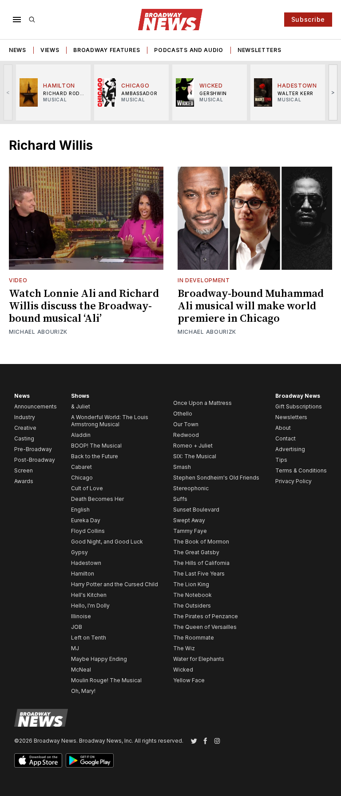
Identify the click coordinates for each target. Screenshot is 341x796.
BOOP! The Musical (96, 445)
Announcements (35, 406)
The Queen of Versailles (205, 627)
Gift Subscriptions (298, 406)
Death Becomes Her (97, 499)
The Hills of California (201, 563)
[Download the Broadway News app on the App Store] (38, 760)
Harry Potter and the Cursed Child (114, 584)
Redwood (186, 435)
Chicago (82, 477)
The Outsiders (192, 605)
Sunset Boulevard (196, 509)
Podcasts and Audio (188, 50)
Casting (24, 438)
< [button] (8, 92)
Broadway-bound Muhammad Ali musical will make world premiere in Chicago (251, 306)
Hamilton (82, 573)
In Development (204, 280)
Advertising (290, 449)
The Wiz (184, 648)
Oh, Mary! (83, 691)
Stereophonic (191, 488)
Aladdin (81, 435)
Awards (23, 481)
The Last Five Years (199, 573)
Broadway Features (106, 50)
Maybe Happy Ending (99, 659)
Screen (23, 470)
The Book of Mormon (201, 541)
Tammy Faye (190, 531)
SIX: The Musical (194, 456)
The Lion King (191, 584)
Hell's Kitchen (89, 595)
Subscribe (308, 19)
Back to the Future (94, 456)
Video (18, 280)
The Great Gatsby (196, 552)
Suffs (180, 499)
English (80, 509)
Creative (25, 427)
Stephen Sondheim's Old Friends (216, 477)
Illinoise (81, 616)
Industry (24, 417)
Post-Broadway (34, 459)
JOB (76, 627)
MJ (75, 648)
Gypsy (79, 552)
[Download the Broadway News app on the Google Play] (90, 760)
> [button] (333, 92)
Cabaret (81, 467)
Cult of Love (87, 488)
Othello (182, 413)
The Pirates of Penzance (205, 616)
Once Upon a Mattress (202, 403)
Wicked (183, 669)
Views (49, 50)
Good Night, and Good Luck (107, 541)
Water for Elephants (198, 659)
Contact (285, 438)
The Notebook (192, 595)
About (283, 427)
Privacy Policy (293, 481)
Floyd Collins (88, 531)
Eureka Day (85, 520)
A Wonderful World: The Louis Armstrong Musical (109, 421)
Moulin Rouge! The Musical (106, 680)
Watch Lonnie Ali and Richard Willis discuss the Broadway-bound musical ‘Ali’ (84, 306)
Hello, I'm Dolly (90, 605)
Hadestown (86, 563)
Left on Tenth (88, 637)
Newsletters (260, 50)
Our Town (185, 424)
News (17, 50)
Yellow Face (189, 680)
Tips (281, 459)
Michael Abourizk (38, 331)
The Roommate (193, 637)
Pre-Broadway (33, 449)
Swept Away (189, 520)
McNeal (81, 669)
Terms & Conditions (301, 470)
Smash (182, 467)
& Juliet (80, 406)
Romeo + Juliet (193, 445)
